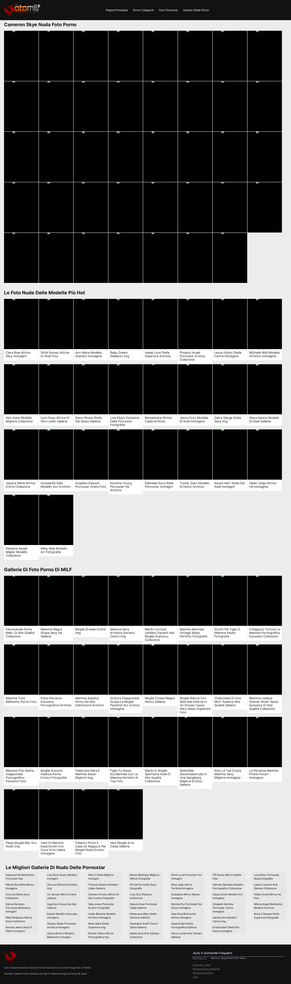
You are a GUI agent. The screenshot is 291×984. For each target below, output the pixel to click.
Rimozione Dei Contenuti (206, 968)
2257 (195, 976)
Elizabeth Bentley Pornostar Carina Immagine (223, 908)
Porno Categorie (143, 10)
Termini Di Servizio (203, 972)
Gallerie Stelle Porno (196, 10)
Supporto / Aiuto (202, 964)
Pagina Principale (117, 10)
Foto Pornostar (168, 10)
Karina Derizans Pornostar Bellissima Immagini (18, 908)
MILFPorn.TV (200, 958)
